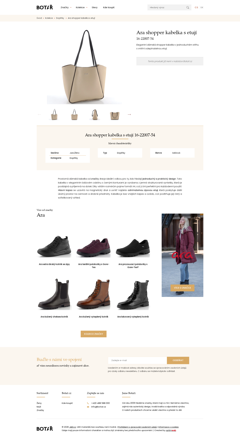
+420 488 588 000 (100, 403)
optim (171, 430)
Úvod (39, 18)
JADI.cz (72, 427)
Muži (39, 406)
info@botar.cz (98, 406)
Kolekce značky (93, 334)
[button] (129, 114)
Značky (65, 7)
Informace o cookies (169, 427)
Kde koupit (109, 7)
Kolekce (80, 7)
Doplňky (60, 18)
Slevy (95, 7)
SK (201, 7)
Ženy (39, 403)
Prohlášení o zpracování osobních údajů (137, 427)
